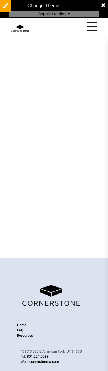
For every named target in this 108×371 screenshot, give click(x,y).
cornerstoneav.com (44, 362)
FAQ (20, 330)
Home (21, 325)
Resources (25, 335)
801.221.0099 (38, 357)
